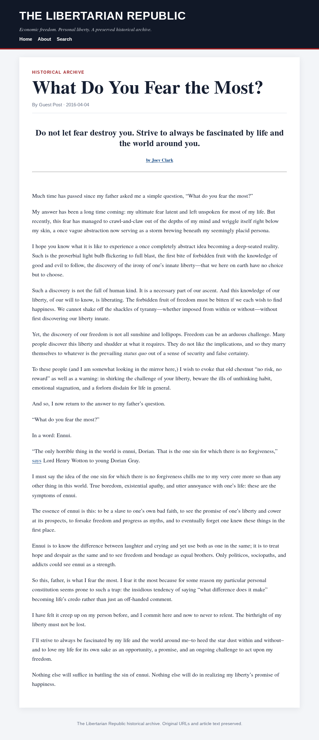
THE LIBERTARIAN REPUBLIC (102, 15)
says (36, 460)
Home (25, 39)
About (44, 39)
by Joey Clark (159, 159)
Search (64, 39)
